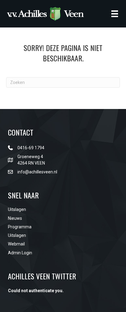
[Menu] (114, 13)
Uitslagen (17, 209)
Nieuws (15, 218)
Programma (19, 226)
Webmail (16, 243)
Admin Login (20, 252)
